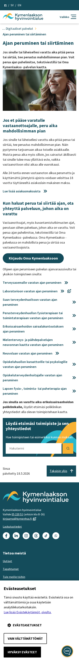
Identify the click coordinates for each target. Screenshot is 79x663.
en (19, 5)
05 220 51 (17, 514)
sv (12, 5)
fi (5, 5)
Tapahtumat (11, 569)
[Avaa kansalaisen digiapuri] (67, 651)
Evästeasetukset (27, 625)
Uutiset (7, 561)
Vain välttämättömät (25, 638)
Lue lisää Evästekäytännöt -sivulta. (27, 612)
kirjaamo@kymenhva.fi (19, 518)
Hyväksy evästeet (22, 652)
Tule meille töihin (14, 577)
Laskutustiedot (12, 526)
